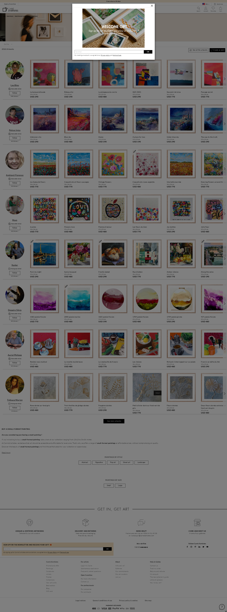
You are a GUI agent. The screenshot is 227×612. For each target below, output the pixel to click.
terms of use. (117, 55)
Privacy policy (105, 55)
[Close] (152, 6)
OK (148, 52)
